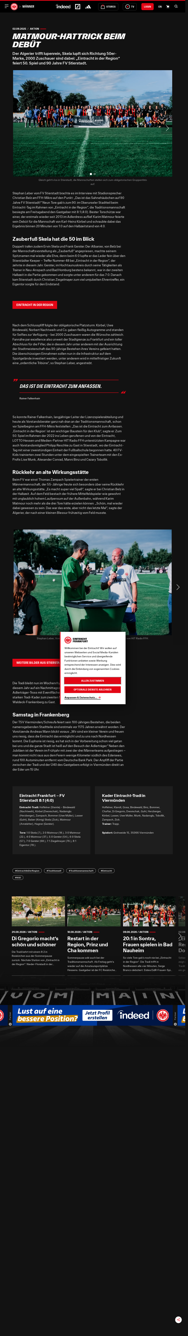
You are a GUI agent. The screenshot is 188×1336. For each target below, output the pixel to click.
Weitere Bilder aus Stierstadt (39, 663)
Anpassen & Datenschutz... (80, 697)
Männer (28, 6)
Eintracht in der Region (34, 305)
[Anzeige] (10, 1023)
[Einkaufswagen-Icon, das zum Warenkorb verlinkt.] (167, 6)
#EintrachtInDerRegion (27, 870)
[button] (176, 6)
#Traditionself (54, 870)
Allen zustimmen (92, 680)
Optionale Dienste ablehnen (93, 689)
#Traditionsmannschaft (81, 870)
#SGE (18, 877)
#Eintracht (106, 870)
